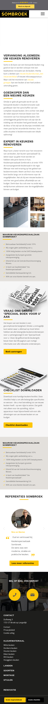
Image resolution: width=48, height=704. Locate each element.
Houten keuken (10, 651)
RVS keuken (8, 657)
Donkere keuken (10, 648)
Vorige (4, 528)
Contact (9, 615)
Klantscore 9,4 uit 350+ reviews (24, 2)
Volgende (44, 528)
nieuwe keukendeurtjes (29, 73)
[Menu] (43, 13)
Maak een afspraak (24, 6)
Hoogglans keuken (11, 660)
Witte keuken (9, 645)
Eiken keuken (9, 654)
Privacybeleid (9, 630)
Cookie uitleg (9, 633)
